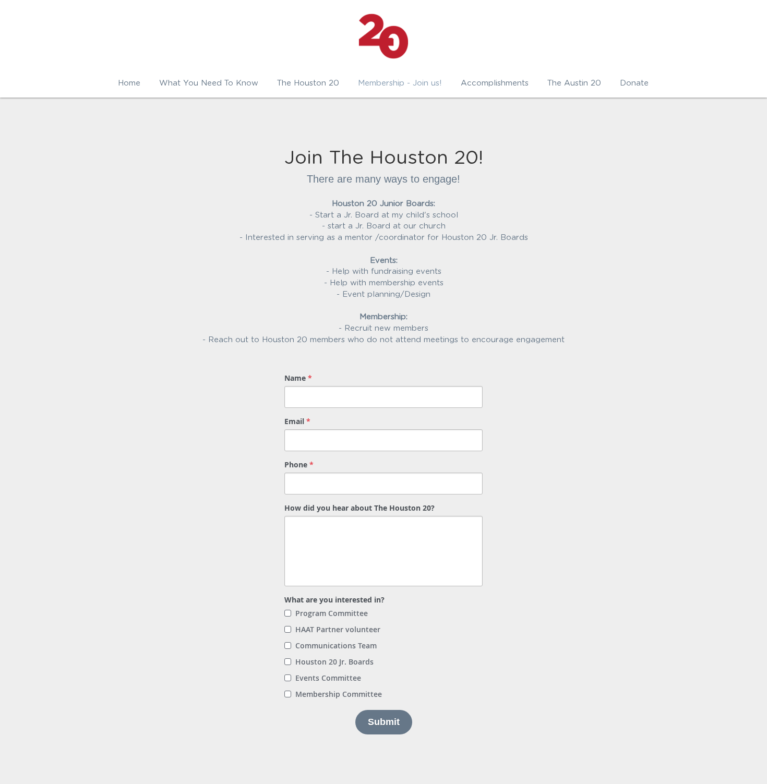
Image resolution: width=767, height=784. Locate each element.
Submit (384, 722)
